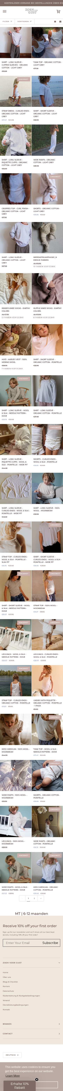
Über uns (7, 977)
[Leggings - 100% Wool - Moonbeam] (15, 821)
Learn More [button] (13, 1075)
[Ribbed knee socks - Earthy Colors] (15, 288)
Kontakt (6, 1009)
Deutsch (11, 1055)
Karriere (6, 986)
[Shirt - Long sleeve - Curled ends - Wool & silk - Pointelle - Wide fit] (15, 488)
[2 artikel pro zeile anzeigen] (60, 21)
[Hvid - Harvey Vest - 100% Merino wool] (15, 339)
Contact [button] (8, 1034)
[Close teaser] (36, 1079)
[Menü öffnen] (8, 11)
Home (5, 972)
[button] (20, 1086)
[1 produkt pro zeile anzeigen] (55, 21)
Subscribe (50, 943)
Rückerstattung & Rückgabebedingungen (21, 996)
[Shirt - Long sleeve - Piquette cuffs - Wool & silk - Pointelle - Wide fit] (15, 439)
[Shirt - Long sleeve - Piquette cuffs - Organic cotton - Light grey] (15, 140)
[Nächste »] (41, 898)
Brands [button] (7, 1024)
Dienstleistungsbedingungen (16, 1005)
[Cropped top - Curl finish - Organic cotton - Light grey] (15, 188)
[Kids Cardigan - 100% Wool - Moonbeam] (15, 729)
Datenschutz (8, 991)
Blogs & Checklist (10, 982)
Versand (6, 1000)
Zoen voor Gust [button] (12, 963)
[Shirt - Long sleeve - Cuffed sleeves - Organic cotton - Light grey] (15, 42)
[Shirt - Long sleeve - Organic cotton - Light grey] (15, 237)
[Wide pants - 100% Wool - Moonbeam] (15, 775)
